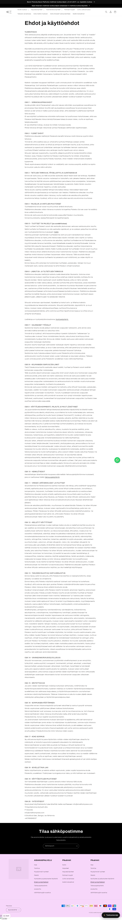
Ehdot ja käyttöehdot (41, 882)
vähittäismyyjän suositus (42, 892)
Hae (35, 865)
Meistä (36, 875)
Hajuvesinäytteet (68, 871)
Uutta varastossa (68, 878)
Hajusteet (65, 868)
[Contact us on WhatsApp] (117, 460)
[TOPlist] (3, 918)
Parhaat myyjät (67, 875)
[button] (23, 10)
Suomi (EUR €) (12, 910)
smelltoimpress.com (98, 912)
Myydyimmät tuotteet (41, 871)
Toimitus (37, 868)
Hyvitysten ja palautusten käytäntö (46, 878)
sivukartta (37, 889)
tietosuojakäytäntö (52, 477)
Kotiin (64, 865)
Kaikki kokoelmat (68, 882)
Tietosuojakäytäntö (40, 885)
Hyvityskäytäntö (62, 319)
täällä (56, 232)
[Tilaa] (77, 846)
